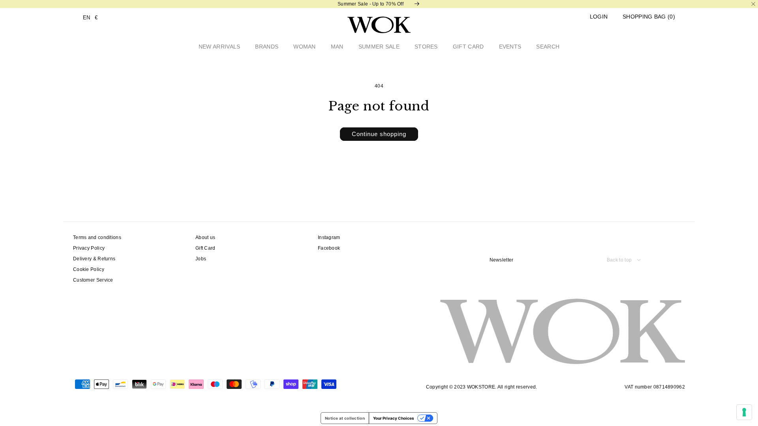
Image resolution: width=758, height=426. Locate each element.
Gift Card (205, 248)
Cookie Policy (88, 269)
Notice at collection (345, 418)
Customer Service (93, 280)
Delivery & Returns (94, 259)
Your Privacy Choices (393, 418)
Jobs (200, 259)
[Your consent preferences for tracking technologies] (744, 412)
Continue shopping (379, 134)
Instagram (329, 237)
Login (599, 17)
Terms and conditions (97, 237)
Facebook (329, 248)
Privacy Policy (89, 248)
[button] (649, 17)
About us (205, 237)
